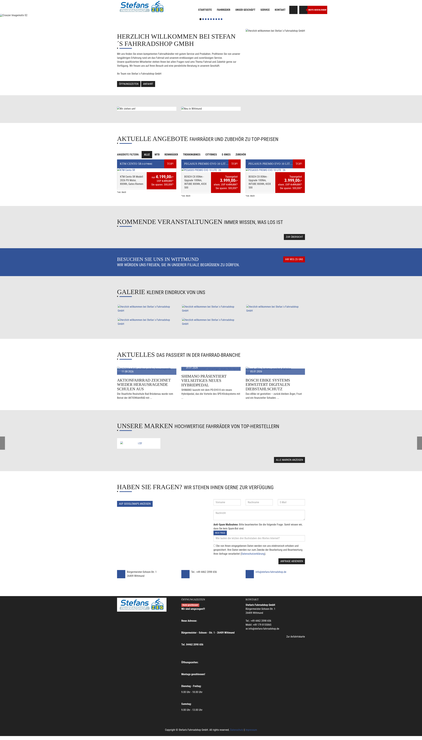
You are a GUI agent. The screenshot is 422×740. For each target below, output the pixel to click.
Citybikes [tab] (211, 154)
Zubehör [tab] (241, 154)
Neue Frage (220, 533)
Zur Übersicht (294, 236)
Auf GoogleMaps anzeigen (135, 503)
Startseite (205, 9)
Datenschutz (236, 729)
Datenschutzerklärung (253, 553)
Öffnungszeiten (128, 83)
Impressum (251, 729)
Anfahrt (148, 83)
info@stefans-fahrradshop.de (271, 571)
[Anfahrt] (293, 10)
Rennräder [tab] (171, 154)
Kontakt (280, 9)
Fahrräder (223, 9)
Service (265, 9)
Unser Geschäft (245, 9)
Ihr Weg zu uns (294, 259)
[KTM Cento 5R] (146, 170)
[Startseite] (141, 7)
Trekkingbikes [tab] (191, 154)
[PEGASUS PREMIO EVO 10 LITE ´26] (211, 170)
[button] (31, 15)
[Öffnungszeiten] (303, 10)
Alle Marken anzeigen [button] (289, 459)
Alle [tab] (147, 154)
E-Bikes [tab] (226, 154)
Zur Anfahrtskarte (295, 636)
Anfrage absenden (291, 561)
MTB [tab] (157, 154)
